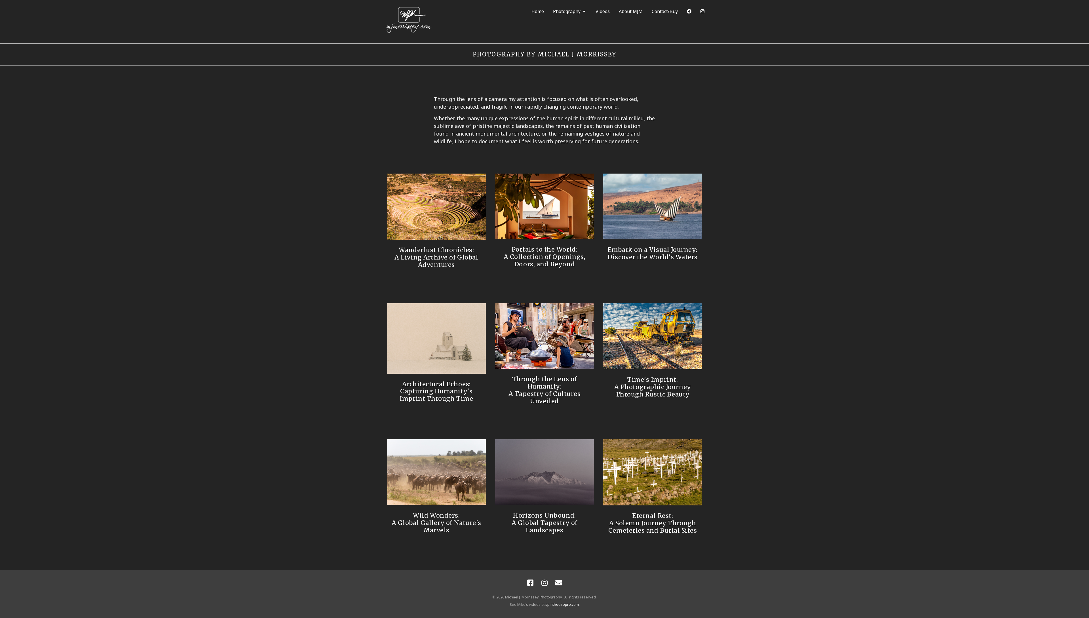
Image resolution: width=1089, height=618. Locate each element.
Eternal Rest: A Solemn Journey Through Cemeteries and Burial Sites (652, 523)
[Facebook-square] (530, 583)
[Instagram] (544, 583)
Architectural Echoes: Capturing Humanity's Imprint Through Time (436, 391)
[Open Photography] (584, 11)
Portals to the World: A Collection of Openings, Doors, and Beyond (545, 257)
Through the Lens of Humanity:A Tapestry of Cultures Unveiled (544, 390)
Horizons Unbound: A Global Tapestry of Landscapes (544, 523)
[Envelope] (559, 583)
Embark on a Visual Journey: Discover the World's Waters (652, 253)
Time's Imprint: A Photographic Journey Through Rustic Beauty (652, 387)
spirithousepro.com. (562, 604)
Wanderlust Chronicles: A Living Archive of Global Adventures (436, 257)
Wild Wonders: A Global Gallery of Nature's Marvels (436, 523)
